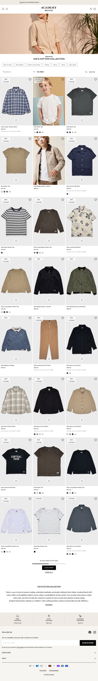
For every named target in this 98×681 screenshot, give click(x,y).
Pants (63, 65)
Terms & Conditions (54, 670)
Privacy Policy (20, 647)
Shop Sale (72, 65)
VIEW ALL (49, 572)
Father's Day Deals (34, 65)
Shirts (55, 65)
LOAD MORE (49, 567)
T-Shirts (46, 65)
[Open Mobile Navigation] (4, 9)
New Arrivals (7, 65)
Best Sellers (20, 65)
